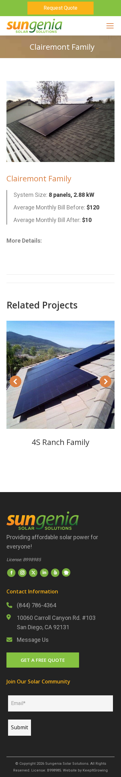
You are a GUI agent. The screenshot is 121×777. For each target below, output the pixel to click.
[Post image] (60, 375)
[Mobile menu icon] (110, 25)
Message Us (33, 639)
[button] (15, 381)
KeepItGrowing (95, 770)
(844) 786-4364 (36, 605)
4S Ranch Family (60, 442)
